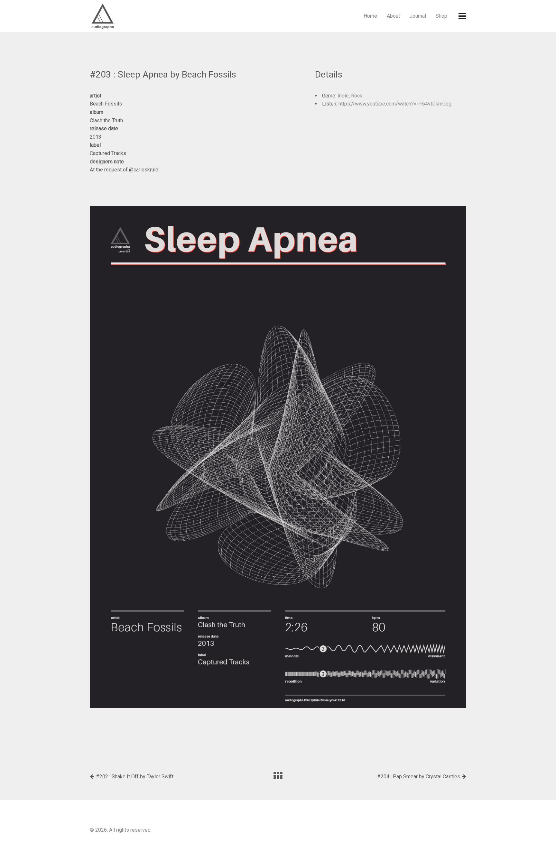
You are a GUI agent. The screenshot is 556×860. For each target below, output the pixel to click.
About (393, 16)
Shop (441, 16)
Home (370, 16)
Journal (418, 16)
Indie (343, 96)
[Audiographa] (115, 16)
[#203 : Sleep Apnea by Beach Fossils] (278, 457)
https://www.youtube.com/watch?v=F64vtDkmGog (394, 104)
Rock (356, 96)
